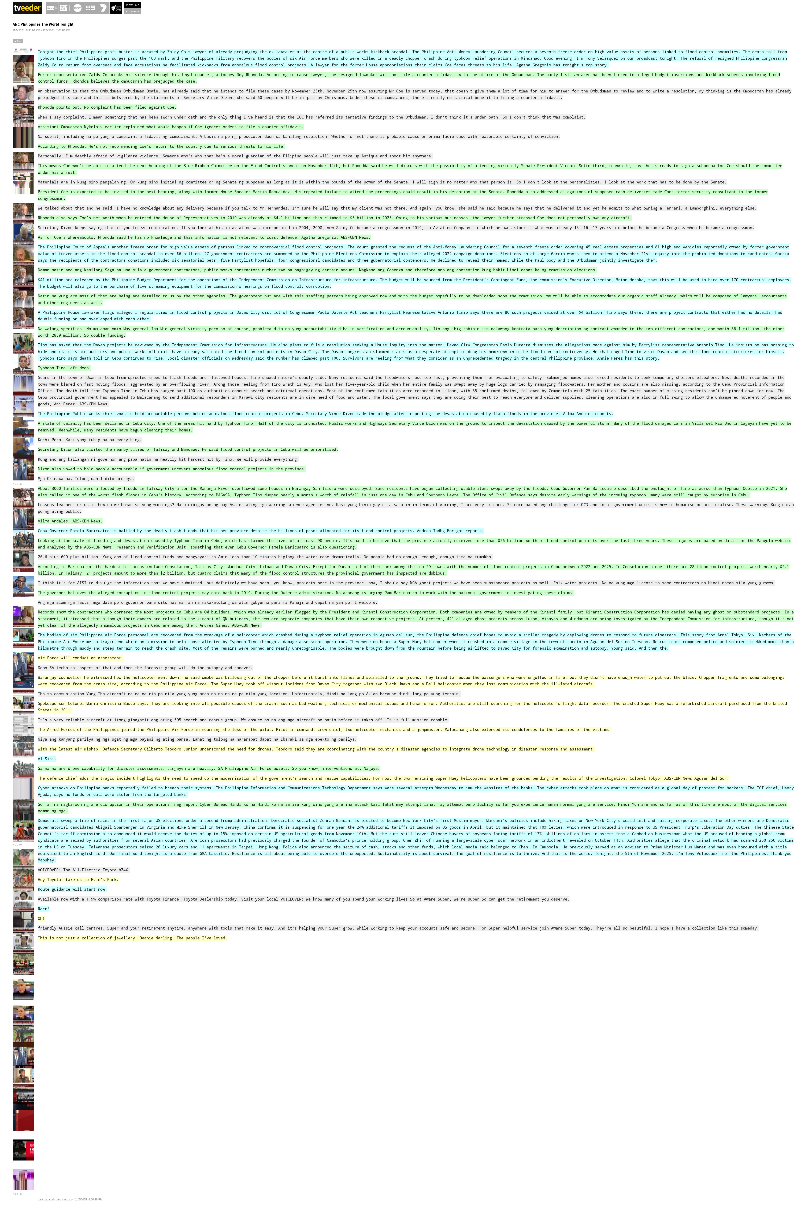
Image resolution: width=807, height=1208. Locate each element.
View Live (132, 4)
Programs (132, 11)
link (19, 41)
